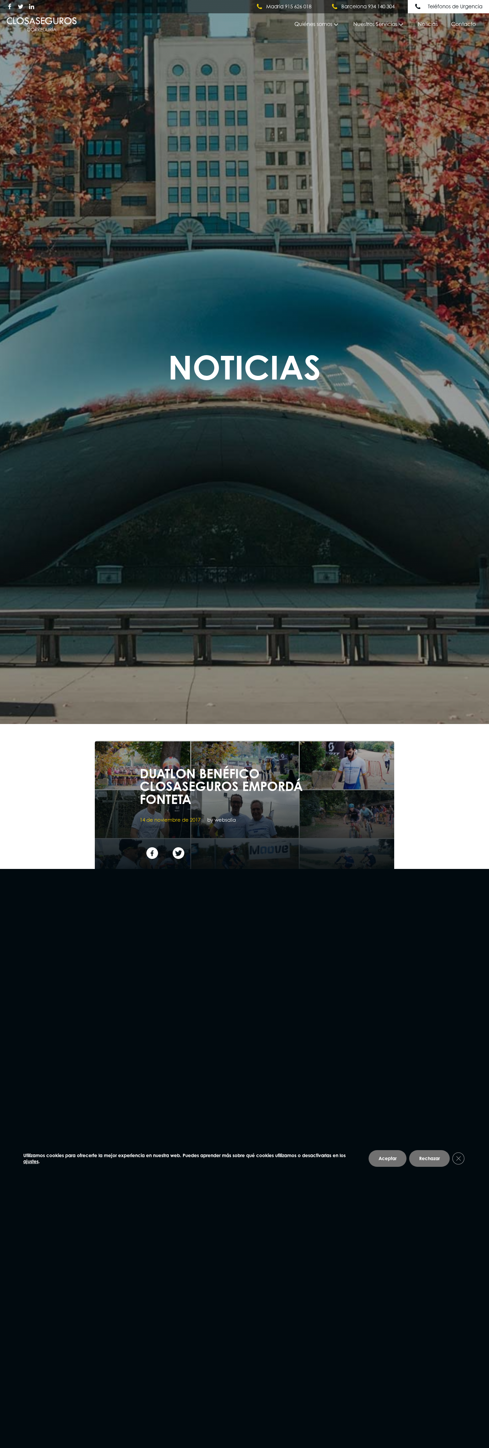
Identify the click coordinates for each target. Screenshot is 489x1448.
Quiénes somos (313, 24)
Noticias (428, 24)
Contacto (463, 24)
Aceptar (388, 1158)
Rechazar (429, 1158)
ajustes (31, 1161)
